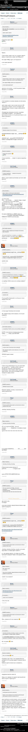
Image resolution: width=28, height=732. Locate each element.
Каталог (13, 7)
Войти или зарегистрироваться (20, 1)
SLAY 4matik (13, 166)
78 (11, 18)
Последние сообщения (14, 9)
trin (11, 244)
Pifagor (12, 398)
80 (14, 18)
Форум (8, 7)
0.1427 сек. (8, 730)
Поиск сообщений (4, 9)
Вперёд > (20, 18)
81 (17, 18)
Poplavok (12, 69)
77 (9, 18)
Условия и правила (24, 725)
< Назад (2, 18)
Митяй (11, 48)
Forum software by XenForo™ (9, 725)
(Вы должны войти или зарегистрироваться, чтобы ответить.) (16, 715)
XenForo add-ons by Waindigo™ (10, 728)
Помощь (25, 723)
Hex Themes (16, 729)
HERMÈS (12, 123)
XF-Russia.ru (6, 726)
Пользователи (20, 7)
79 (13, 18)
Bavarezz (12, 22)
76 (8, 18)
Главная (3, 7)
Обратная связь (20, 723)
